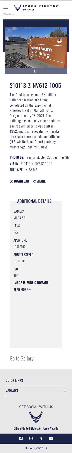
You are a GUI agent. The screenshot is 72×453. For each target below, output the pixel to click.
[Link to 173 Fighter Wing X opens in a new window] (41, 438)
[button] (6, 8)
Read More (21, 289)
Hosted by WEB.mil (36, 448)
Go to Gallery (22, 358)
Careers (12, 390)
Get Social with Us (36, 407)
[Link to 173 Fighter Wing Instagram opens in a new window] (31, 438)
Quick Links (14, 380)
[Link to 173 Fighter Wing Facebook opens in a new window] (21, 438)
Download (21, 181)
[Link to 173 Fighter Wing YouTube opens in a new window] (51, 438)
